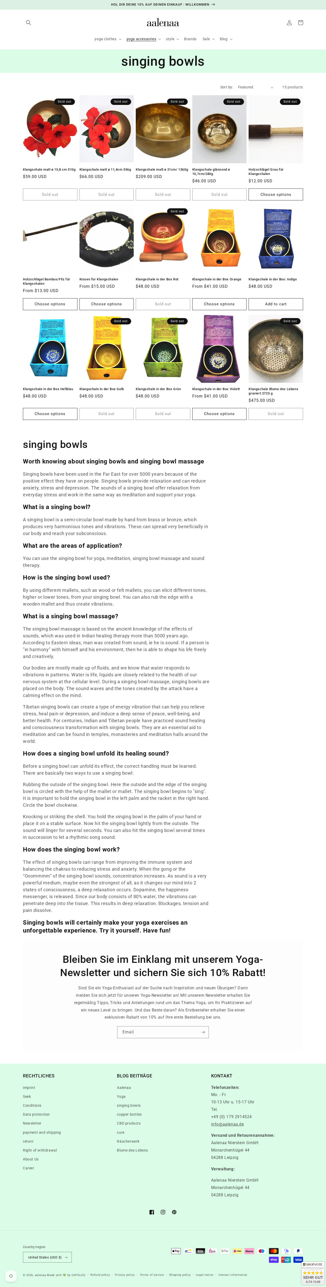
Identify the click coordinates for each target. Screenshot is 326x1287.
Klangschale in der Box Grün (158, 389)
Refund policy (100, 1275)
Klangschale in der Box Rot (157, 279)
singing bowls (129, 1105)
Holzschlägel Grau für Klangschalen (266, 172)
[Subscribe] (203, 1032)
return (28, 1141)
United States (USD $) (45, 1257)
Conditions (32, 1105)
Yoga (121, 1096)
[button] (28, 22)
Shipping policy (180, 1275)
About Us (31, 1159)
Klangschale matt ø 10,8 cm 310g (49, 169)
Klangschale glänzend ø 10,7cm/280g (211, 172)
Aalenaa (124, 1088)
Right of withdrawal (40, 1150)
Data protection (36, 1114)
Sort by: (226, 87)
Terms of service (152, 1275)
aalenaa (40, 1275)
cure (120, 1132)
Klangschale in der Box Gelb (101, 389)
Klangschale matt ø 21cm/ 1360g (162, 169)
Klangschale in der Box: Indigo (273, 279)
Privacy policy (125, 1275)
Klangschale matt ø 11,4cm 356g (105, 169)
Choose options (276, 194)
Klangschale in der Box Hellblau (48, 389)
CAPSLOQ (78, 1275)
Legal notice (204, 1275)
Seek (27, 1096)
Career (28, 1168)
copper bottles (129, 1114)
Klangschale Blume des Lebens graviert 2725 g (273, 391)
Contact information (233, 1275)
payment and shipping (42, 1132)
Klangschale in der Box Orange (216, 279)
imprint (29, 1088)
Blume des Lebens (132, 1150)
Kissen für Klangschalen (98, 279)
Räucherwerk (128, 1141)
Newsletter (32, 1123)
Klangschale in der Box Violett (216, 389)
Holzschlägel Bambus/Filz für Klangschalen (46, 281)
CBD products (129, 1123)
